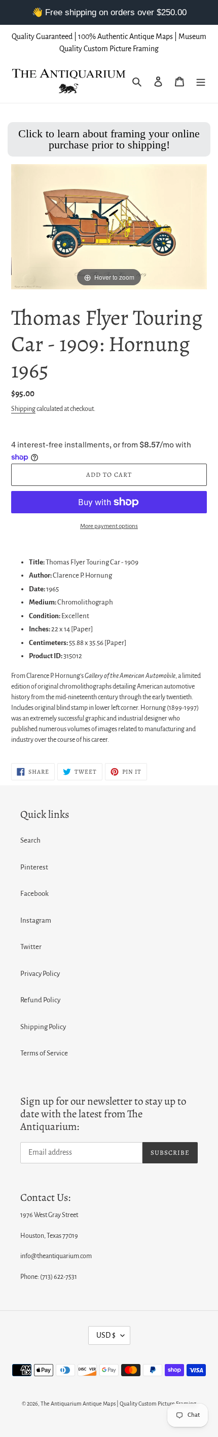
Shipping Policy (43, 1027)
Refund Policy (40, 1000)
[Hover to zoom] (109, 226)
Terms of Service (44, 1053)
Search (30, 840)
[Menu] (200, 82)
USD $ (106, 1335)
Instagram (35, 920)
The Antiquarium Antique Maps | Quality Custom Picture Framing (118, 1404)
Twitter (31, 947)
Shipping (23, 408)
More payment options (109, 526)
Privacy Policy (40, 973)
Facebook (34, 893)
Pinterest (34, 867)
